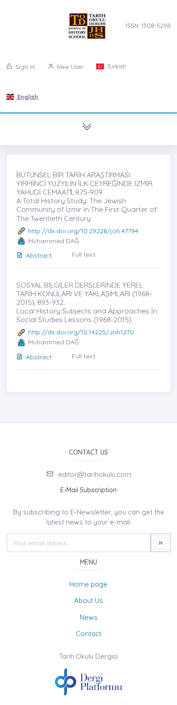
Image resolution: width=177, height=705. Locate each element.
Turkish (115, 66)
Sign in (24, 66)
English (26, 96)
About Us (88, 600)
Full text (83, 254)
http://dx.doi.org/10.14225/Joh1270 (81, 332)
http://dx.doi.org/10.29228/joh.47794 (83, 231)
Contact (88, 633)
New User (69, 66)
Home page (88, 584)
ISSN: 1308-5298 (148, 25)
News (89, 617)
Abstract (39, 255)
